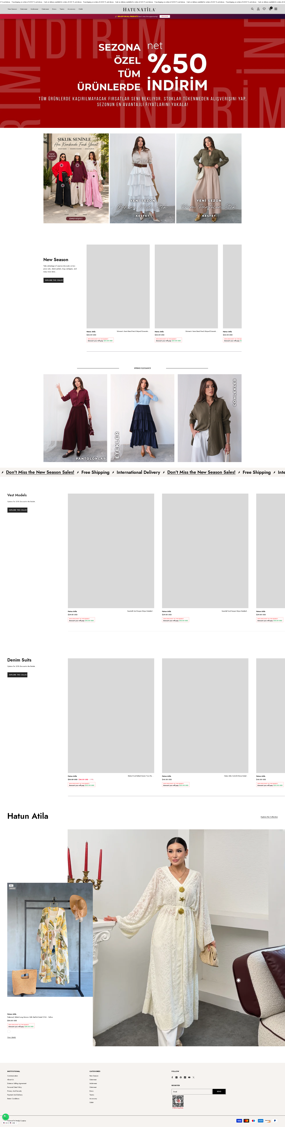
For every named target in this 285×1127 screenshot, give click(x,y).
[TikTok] (185, 1077)
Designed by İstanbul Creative (16, 1121)
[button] (10, 1123)
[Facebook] (172, 1077)
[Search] (252, 8)
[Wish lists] (264, 9)
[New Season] (65, 298)
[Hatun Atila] (76, 178)
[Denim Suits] (37, 727)
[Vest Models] (37, 562)
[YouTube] (189, 1077)
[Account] (258, 9)
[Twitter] (193, 1077)
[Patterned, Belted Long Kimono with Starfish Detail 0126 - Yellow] (50, 947)
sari (8, 1031)
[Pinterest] (181, 1077)
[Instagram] (176, 1077)
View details (11, 1037)
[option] (118, 294)
